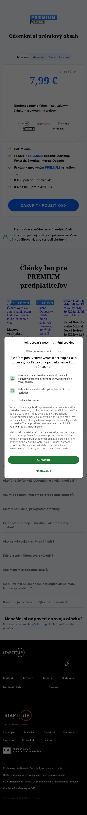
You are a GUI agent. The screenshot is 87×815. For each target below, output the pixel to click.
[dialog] (43, 407)
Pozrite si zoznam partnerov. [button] (26, 426)
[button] (44, 400)
